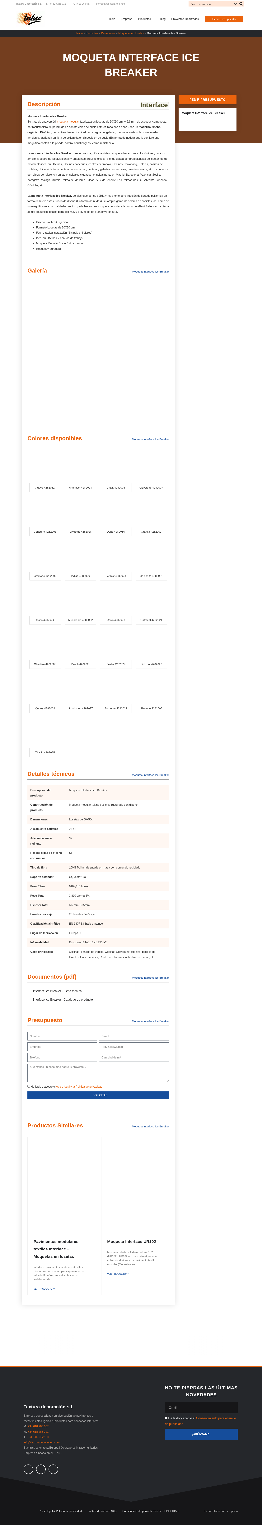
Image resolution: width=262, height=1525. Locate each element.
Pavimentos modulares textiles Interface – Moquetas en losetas (56, 1249)
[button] (224, 19)
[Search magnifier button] (241, 4)
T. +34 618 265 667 (80, 3)
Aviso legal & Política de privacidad (61, 1511)
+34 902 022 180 (38, 1437)
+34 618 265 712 (38, 1431)
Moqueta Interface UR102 (131, 1241)
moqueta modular (68, 121)
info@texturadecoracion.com (110, 3)
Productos (92, 33)
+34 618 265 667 (38, 1426)
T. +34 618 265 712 (56, 3)
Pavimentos (108, 33)
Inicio (79, 33)
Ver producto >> (44, 1289)
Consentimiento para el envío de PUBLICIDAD (150, 1511)
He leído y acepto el (66, 1086)
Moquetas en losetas (131, 33)
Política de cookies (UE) (102, 1511)
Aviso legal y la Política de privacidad (79, 1086)
